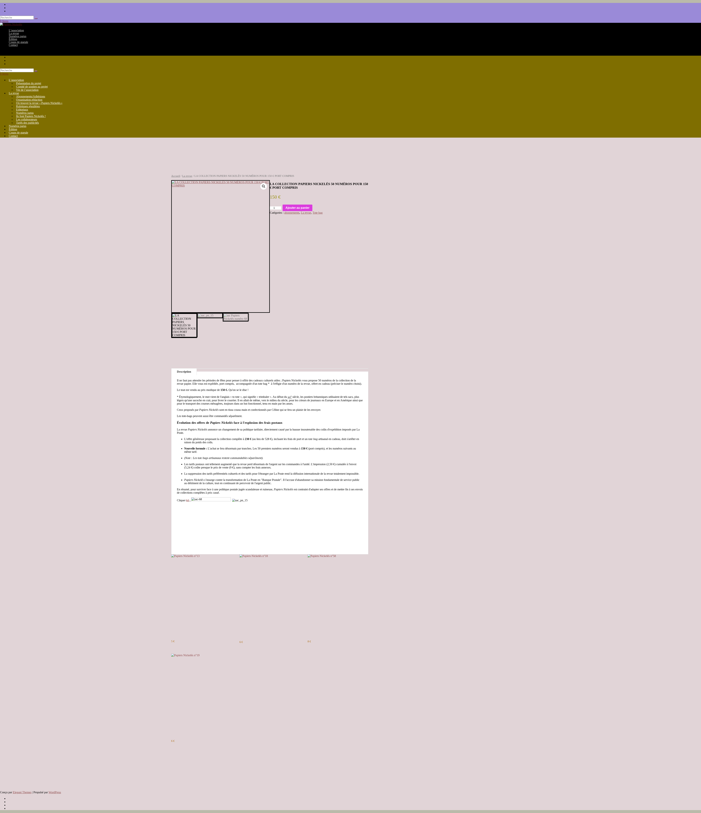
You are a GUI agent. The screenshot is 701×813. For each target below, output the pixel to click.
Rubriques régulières (28, 106)
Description (184, 371)
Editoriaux (22, 109)
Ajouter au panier (297, 207)
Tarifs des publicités (27, 122)
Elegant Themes (22, 792)
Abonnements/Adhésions (30, 96)
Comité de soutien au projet (32, 86)
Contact (13, 45)
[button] (263, 186)
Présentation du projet (28, 83)
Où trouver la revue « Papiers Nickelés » (39, 103)
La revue (14, 93)
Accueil (175, 175)
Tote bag (318, 212)
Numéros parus (25, 112)
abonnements (291, 212)
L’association (16, 80)
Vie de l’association (27, 89)
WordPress (55, 792)
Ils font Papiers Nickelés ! (31, 116)
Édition (13, 129)
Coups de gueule (18, 132)
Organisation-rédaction (29, 99)
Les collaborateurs (26, 119)
